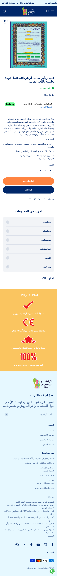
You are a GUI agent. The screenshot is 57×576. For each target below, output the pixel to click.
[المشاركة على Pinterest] (34, 199)
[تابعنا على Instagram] (45, 545)
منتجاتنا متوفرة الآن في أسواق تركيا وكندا (19, 3)
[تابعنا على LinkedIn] (24, 545)
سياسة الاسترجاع (47, 439)
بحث (52, 430)
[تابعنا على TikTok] (31, 545)
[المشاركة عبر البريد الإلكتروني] (30, 199)
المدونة (51, 425)
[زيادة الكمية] (40, 170)
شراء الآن (28, 190)
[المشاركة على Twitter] (39, 199)
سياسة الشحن (48, 444)
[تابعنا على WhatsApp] (17, 545)
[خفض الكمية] (50, 170)
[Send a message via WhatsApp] (52, 571)
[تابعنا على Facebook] (52, 545)
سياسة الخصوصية (47, 435)
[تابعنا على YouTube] (38, 545)
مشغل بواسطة (32, 568)
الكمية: (51, 165)
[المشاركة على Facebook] (44, 199)
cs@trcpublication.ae (45, 483)
